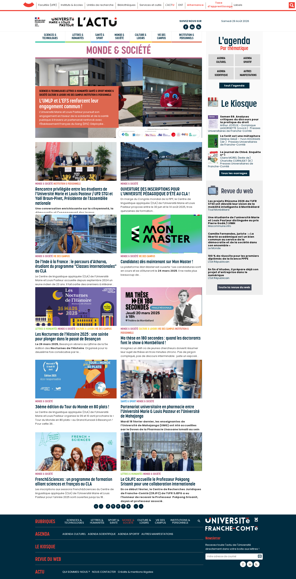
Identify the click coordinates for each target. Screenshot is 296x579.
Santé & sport (99, 36)
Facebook (185, 26)
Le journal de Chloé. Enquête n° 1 (240, 153)
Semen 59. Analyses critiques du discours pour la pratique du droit (239, 119)
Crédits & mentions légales (135, 572)
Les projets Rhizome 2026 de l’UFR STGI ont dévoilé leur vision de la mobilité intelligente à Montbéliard (233, 204)
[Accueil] (75, 22)
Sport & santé (113, 521)
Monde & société (119, 36)
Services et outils (150, 5)
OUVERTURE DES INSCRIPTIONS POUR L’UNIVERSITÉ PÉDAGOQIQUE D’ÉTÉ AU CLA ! (155, 191)
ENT (180, 5)
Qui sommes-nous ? (76, 572)
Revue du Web (48, 559)
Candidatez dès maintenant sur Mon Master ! (157, 261)
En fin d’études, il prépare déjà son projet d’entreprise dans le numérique (233, 272)
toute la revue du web (234, 287)
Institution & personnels (186, 36)
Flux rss (198, 26)
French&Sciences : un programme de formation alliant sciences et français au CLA (73, 481)
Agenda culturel (221, 60)
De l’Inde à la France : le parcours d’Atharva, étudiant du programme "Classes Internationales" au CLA (75, 266)
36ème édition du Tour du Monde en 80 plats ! (72, 407)
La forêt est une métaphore (240, 136)
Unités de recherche (100, 5)
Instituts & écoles (72, 5)
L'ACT (170, 5)
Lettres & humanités (78, 36)
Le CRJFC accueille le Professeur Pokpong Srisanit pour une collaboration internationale (158, 481)
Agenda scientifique (221, 73)
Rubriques (45, 521)
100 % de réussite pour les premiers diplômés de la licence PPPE (233, 257)
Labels (238, 5)
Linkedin (192, 26)
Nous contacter (104, 572)
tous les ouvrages (234, 173)
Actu (39, 572)
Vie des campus (161, 36)
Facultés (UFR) (47, 5)
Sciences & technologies (50, 36)
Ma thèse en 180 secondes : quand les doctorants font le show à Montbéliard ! (161, 340)
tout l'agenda (234, 85)
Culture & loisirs (140, 36)
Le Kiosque (45, 547)
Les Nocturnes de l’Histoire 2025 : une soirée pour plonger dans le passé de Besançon (71, 336)
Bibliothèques (127, 5)
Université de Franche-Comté (28, 3)
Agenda (42, 534)
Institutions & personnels (180, 521)
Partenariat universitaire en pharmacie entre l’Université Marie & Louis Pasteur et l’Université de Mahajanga (160, 411)
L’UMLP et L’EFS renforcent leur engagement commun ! (68, 103)
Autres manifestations (248, 73)
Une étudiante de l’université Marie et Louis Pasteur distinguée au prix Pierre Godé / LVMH (233, 220)
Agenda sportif (247, 60)
